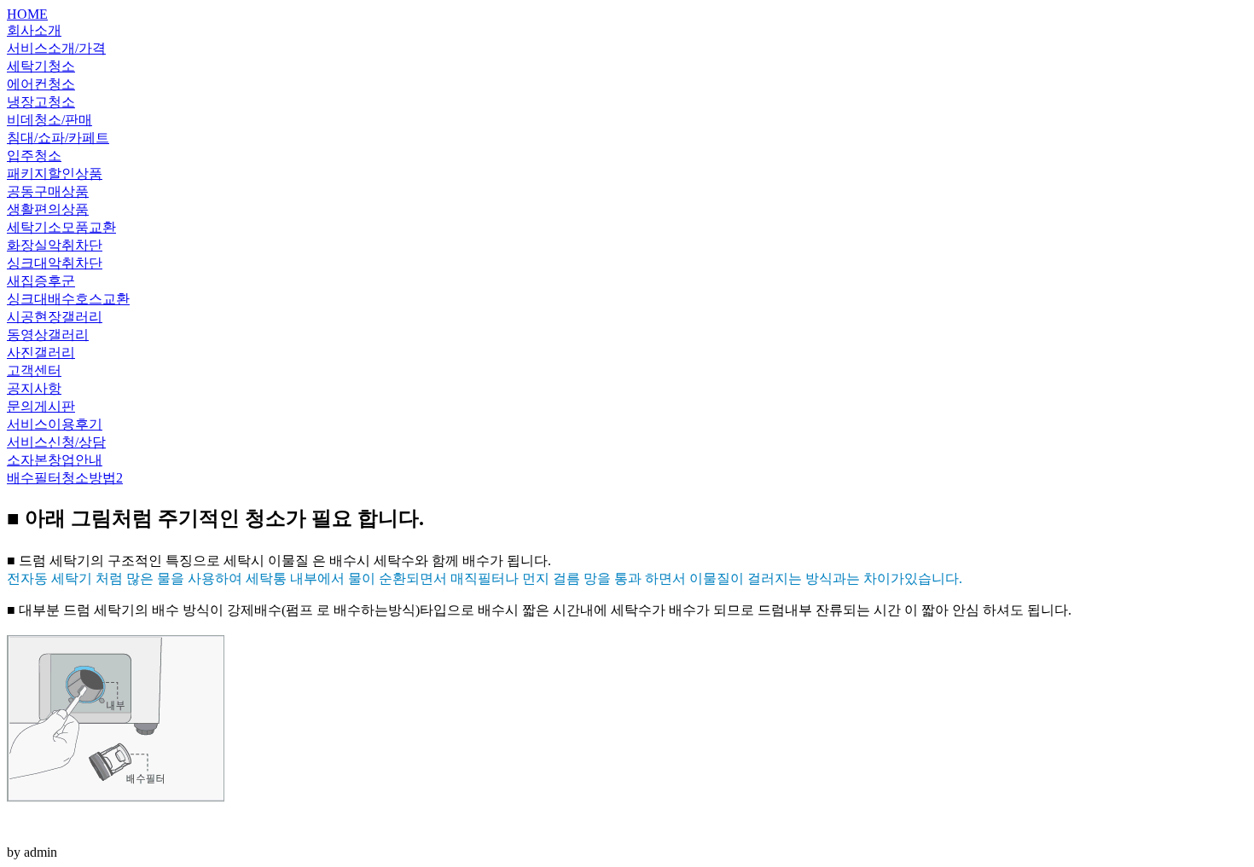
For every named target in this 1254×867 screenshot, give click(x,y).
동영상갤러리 (48, 334)
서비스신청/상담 (56, 442)
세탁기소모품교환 (61, 227)
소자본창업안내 (54, 460)
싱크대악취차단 (54, 263)
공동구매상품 (48, 191)
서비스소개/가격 (56, 48)
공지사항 (34, 388)
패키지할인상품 (54, 173)
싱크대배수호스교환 (68, 299)
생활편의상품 (48, 209)
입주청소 (34, 155)
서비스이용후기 (54, 424)
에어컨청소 (41, 84)
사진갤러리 (41, 352)
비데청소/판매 (49, 120)
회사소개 (34, 30)
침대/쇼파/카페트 (58, 137)
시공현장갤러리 (54, 316)
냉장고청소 (41, 102)
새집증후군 (41, 281)
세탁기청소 (41, 66)
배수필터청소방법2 (65, 478)
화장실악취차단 (54, 245)
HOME (27, 14)
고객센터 (34, 370)
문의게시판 (41, 406)
